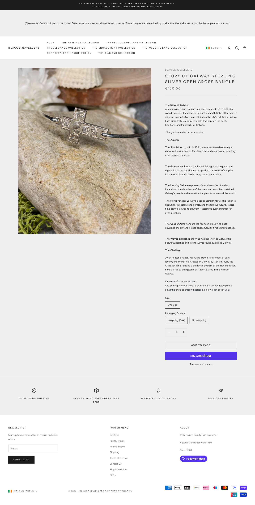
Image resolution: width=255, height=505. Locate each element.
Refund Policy (117, 446)
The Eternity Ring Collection (69, 53)
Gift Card (114, 435)
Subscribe (21, 459)
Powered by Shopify (119, 491)
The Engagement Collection (113, 47)
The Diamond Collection (116, 53)
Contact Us (116, 463)
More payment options (201, 364)
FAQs (113, 475)
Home (51, 42)
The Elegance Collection (66, 47)
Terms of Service (119, 458)
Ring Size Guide (118, 469)
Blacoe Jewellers (179, 70)
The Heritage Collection (80, 42)
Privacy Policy (117, 441)
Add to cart (201, 345)
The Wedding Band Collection (165, 47)
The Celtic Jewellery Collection (131, 42)
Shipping (114, 452)
